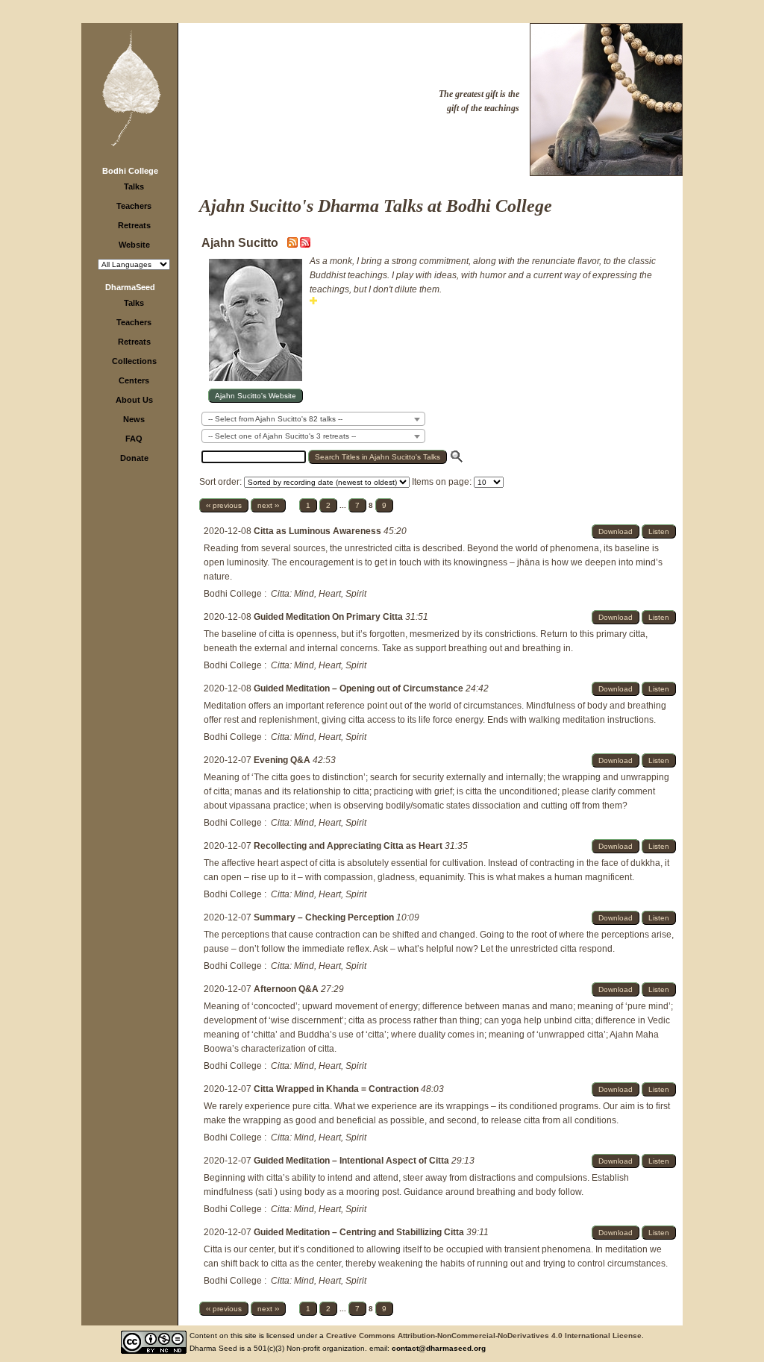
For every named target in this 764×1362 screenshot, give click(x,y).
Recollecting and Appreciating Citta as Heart (349, 846)
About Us (134, 399)
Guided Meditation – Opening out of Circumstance (360, 688)
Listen (658, 531)
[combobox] (313, 419)
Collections (134, 361)
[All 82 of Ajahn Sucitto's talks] (305, 244)
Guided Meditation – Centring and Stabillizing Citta (360, 1232)
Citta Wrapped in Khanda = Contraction (337, 1089)
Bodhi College (130, 170)
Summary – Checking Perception (325, 917)
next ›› (268, 505)
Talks (134, 186)
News (134, 419)
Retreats (134, 225)
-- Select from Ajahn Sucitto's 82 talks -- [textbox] (275, 419)
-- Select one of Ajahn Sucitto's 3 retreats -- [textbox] (282, 436)
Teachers (133, 205)
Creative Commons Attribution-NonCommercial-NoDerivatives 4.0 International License (484, 1335)
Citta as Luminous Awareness (318, 531)
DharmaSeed (130, 287)
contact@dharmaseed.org (439, 1348)
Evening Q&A (283, 760)
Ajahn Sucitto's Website (255, 396)
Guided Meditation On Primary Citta (329, 617)
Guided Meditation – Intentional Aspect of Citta (352, 1160)
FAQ (134, 438)
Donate (134, 458)
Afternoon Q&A (287, 989)
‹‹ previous (224, 505)
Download (615, 531)
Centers (134, 380)
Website (134, 244)
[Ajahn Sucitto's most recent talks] (293, 244)
